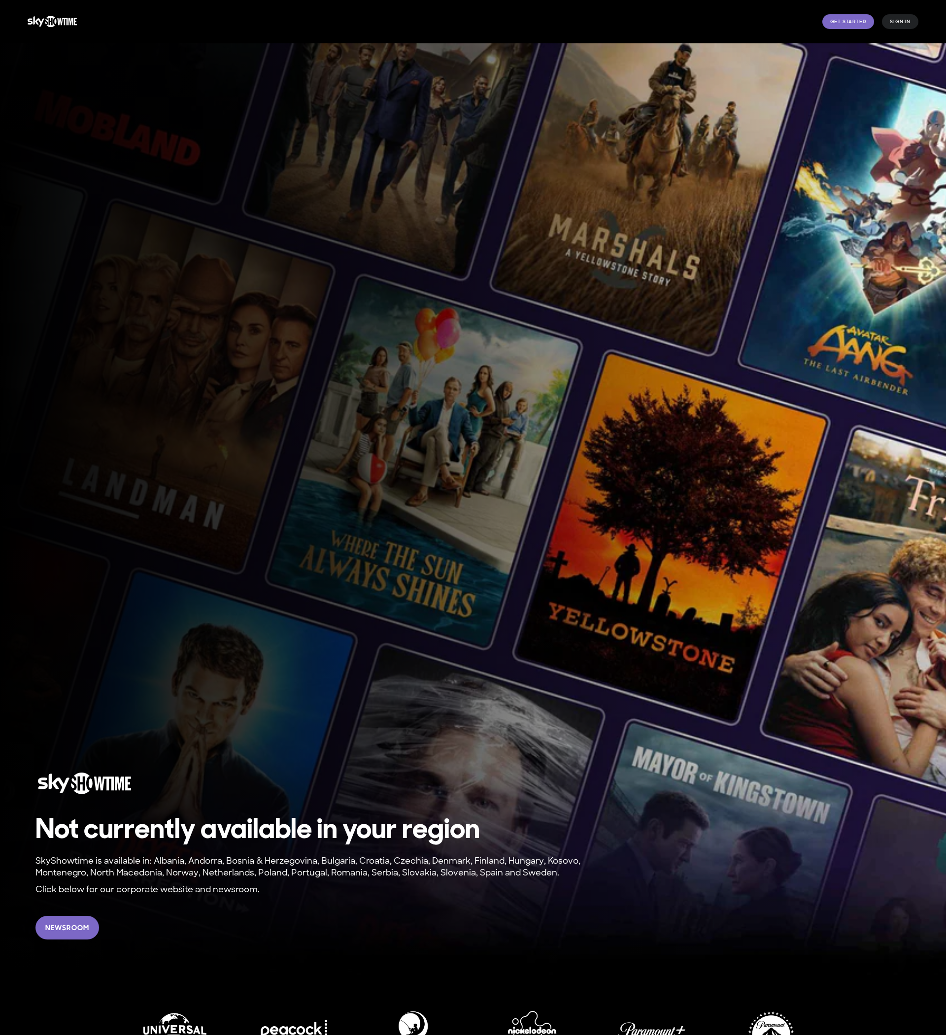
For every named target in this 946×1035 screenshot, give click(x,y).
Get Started (848, 22)
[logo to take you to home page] (52, 22)
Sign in (900, 22)
